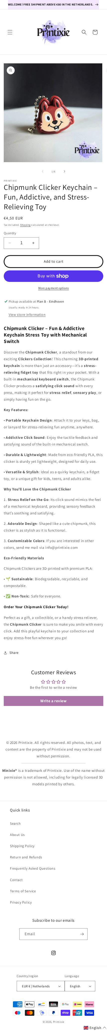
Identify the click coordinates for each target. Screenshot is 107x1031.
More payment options (53, 288)
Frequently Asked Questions (32, 868)
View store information (27, 314)
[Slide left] (42, 171)
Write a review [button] (53, 700)
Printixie (58, 1022)
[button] (9, 32)
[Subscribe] (81, 934)
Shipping (25, 225)
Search (15, 823)
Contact (16, 880)
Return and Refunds (26, 857)
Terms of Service (23, 891)
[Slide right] (64, 171)
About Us (17, 834)
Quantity (10, 233)
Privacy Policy (21, 902)
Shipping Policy (22, 846)
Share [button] (14, 652)
